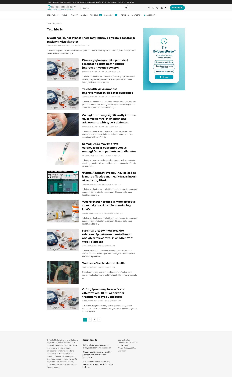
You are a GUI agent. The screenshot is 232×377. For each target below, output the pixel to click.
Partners (135, 15)
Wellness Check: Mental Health (103, 263)
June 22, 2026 (111, 97)
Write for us (121, 2)
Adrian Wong (89, 71)
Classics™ (110, 15)
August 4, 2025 (112, 126)
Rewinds (125, 15)
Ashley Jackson (90, 246)
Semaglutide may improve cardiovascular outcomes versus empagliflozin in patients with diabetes (109, 147)
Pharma (74, 15)
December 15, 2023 (112, 213)
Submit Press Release (87, 2)
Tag (54, 23)
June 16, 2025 (111, 155)
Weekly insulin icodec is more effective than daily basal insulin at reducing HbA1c (109, 205)
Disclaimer (122, 351)
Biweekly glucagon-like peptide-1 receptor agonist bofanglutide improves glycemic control (105, 64)
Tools (64, 15)
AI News (84, 15)
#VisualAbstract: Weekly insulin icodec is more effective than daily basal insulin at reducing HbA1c (110, 176)
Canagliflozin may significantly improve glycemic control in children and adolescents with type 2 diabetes (109, 119)
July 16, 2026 (80, 46)
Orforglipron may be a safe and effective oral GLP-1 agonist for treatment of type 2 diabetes (103, 293)
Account (151, 15)
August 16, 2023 (111, 301)
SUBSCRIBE (177, 8)
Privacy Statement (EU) (127, 348)
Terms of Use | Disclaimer (128, 342)
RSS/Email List (101, 2)
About (49, 2)
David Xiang (88, 213)
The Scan (95, 15)
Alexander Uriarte (56, 46)
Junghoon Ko (89, 155)
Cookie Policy (123, 345)
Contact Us (130, 2)
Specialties (52, 15)
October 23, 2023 (105, 246)
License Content (65, 2)
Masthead (55, 2)
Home (49, 23)
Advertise (76, 2)
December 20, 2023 (110, 184)
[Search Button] (126, 7)
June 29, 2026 (111, 71)
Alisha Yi (87, 184)
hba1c (59, 23)
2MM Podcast (112, 2)
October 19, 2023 (105, 267)
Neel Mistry (88, 301)
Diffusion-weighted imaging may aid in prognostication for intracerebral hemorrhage (97, 355)
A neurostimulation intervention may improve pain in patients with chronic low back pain (98, 364)
